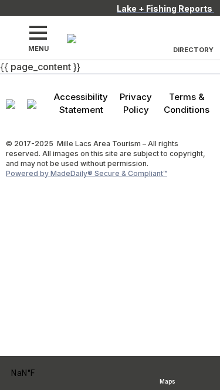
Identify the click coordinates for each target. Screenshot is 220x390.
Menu (38, 48)
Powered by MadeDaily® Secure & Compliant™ (86, 173)
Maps (167, 380)
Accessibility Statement (81, 103)
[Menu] (38, 32)
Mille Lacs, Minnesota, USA (38, 373)
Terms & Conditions (186, 103)
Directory (193, 50)
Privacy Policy (136, 103)
